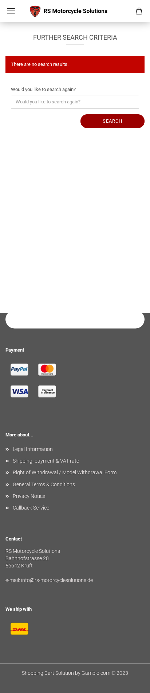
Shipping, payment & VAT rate (46, 461)
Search (112, 121)
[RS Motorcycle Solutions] (75, 11)
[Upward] (130, 682)
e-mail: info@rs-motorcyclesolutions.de (49, 580)
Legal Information (33, 449)
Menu (11, 11)
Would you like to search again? (43, 89)
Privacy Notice (29, 496)
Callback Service (31, 508)
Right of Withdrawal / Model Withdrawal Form (65, 472)
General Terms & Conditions (44, 484)
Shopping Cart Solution (48, 673)
